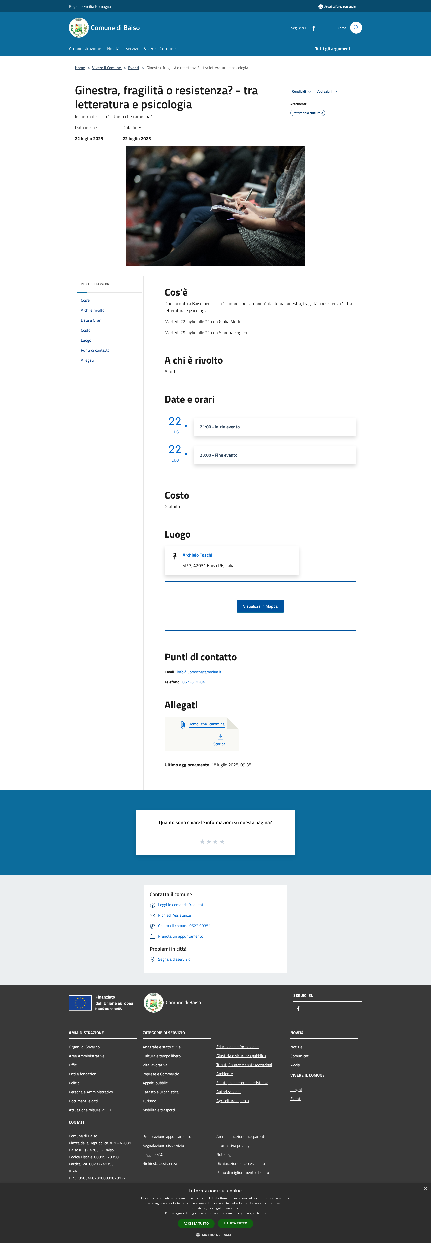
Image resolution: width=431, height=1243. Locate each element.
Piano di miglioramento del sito (242, 1172)
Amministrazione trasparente (241, 1136)
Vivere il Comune (107, 68)
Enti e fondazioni (83, 1074)
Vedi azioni (325, 91)
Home (80, 68)
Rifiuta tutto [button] (235, 1223)
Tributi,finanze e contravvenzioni (244, 1065)
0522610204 (193, 682)
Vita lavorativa (155, 1065)
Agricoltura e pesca (232, 1101)
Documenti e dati (83, 1101)
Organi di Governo (84, 1047)
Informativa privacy (232, 1145)
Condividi (299, 91)
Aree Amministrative (86, 1056)
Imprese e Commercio (161, 1074)
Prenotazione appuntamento (167, 1136)
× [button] (425, 1189)
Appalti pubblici (156, 1083)
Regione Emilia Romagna (90, 6)
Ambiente (224, 1074)
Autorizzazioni (228, 1092)
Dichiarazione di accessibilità (240, 1163)
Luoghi (296, 1090)
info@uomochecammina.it (199, 672)
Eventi (133, 68)
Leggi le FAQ (153, 1154)
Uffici (73, 1065)
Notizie (296, 1047)
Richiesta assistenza (160, 1163)
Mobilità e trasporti (159, 1110)
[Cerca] (356, 28)
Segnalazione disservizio (163, 1145)
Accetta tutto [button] (196, 1223)
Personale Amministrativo (91, 1092)
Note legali (225, 1154)
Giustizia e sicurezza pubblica (241, 1056)
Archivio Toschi (197, 555)
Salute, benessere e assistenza (242, 1083)
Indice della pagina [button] (95, 284)
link (263, 1213)
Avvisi (295, 1065)
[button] (215, 1234)
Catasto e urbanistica (161, 1092)
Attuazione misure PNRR (90, 1110)
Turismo (149, 1101)
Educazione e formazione (237, 1047)
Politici (74, 1083)
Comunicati (300, 1056)
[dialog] (215, 1213)
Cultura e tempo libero (162, 1056)
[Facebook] (312, 27)
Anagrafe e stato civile (162, 1047)
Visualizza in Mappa (260, 606)
